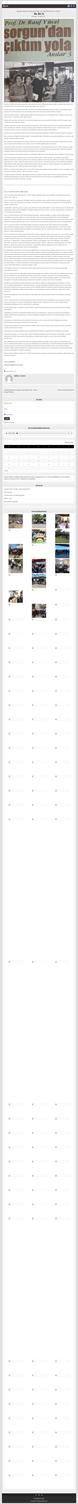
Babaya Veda (8, 498)
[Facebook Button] (71, 6)
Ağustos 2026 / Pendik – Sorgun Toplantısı (17, 489)
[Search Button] (74, 6)
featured (13, 371)
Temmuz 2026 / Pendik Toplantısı (14, 495)
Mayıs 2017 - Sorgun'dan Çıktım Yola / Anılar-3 (48, 11)
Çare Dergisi (8, 492)
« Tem (6, 470)
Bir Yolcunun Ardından (11, 501)
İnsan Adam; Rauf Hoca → (66, 390)
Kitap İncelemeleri (31, 11)
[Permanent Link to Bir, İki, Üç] (39, 60)
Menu (7, 6)
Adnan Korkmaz (22, 11)
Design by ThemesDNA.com (39, 1501)
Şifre (5, 409)
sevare (35, 16)
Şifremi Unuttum (9, 422)
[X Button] (68, 6)
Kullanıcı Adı (8, 403)
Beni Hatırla (9, 414)
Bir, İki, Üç (39, 13)
